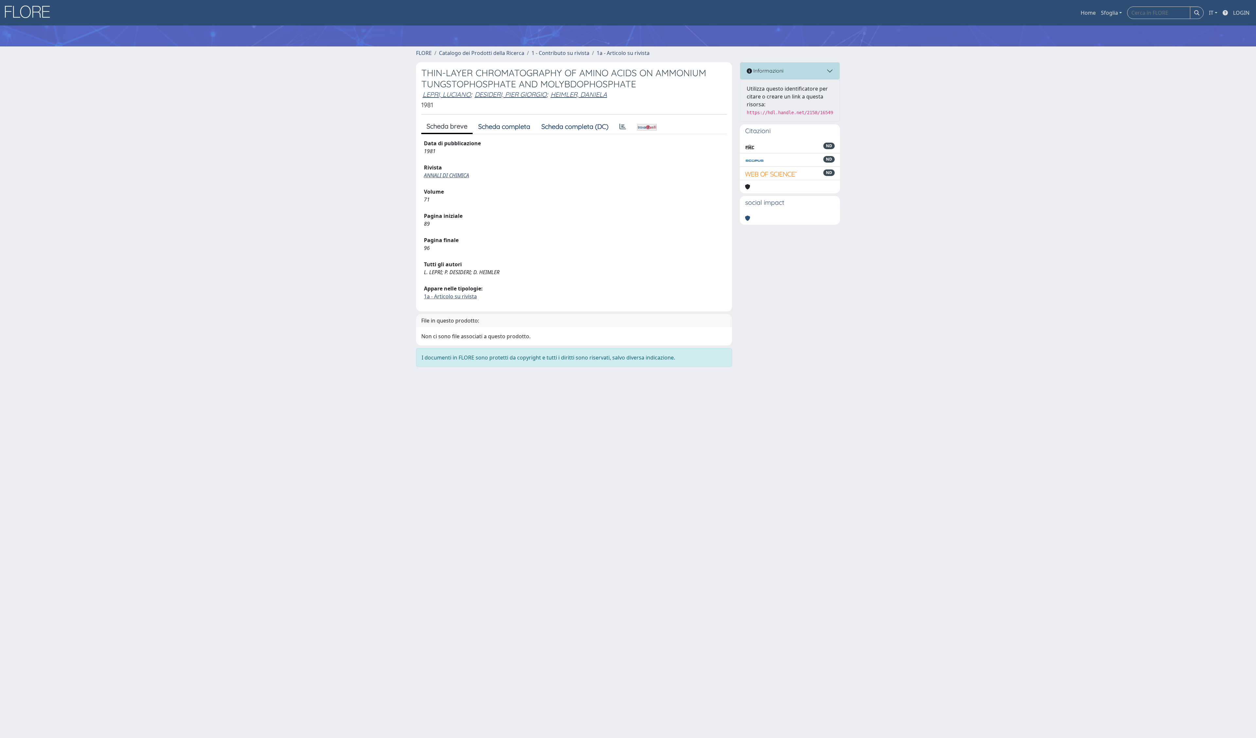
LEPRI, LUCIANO (447, 94)
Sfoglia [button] (1109, 12)
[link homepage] (30, 13)
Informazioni (767, 70)
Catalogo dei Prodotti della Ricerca (481, 53)
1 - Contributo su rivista (560, 53)
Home (1088, 12)
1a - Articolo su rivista (623, 53)
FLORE (424, 53)
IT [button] (1211, 12)
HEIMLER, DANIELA (578, 94)
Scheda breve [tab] (447, 126)
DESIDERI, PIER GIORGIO (511, 94)
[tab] (623, 126)
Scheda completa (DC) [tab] (574, 126)
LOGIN (1241, 12)
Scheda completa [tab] (504, 126)
